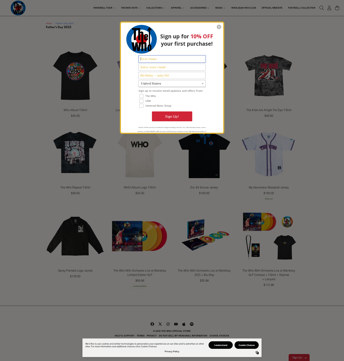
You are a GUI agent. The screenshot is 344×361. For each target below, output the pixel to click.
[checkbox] (172, 96)
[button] (219, 27)
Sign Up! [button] (172, 116)
